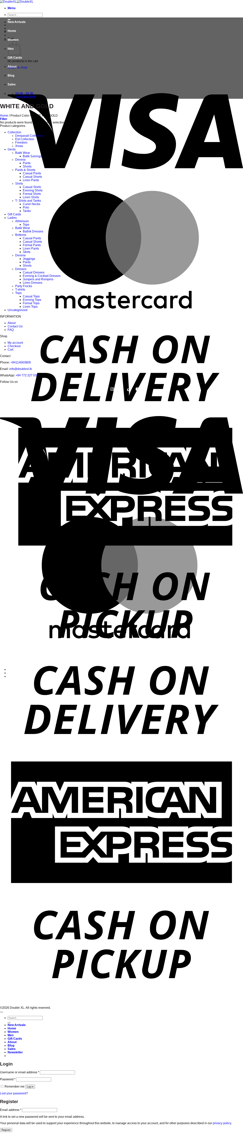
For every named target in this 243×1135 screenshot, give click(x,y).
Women (13, 39)
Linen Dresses (32, 282)
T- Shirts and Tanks (28, 200)
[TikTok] (129, 389)
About (12, 66)
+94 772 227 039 (27, 375)
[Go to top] (1, 1012)
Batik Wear (22, 152)
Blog (11, 75)
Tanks (27, 210)
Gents (12, 149)
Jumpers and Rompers (38, 279)
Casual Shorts (32, 176)
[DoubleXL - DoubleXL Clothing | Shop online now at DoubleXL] (16, 1)
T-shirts (20, 289)
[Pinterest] (120, 389)
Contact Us (15, 326)
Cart (10, 349)
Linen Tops (30, 306)
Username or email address (19, 1072)
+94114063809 (20, 362)
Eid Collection (24, 139)
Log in (30, 1086)
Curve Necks (31, 204)
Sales (12, 84)
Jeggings (29, 258)
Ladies (12, 217)
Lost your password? (14, 1093)
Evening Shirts (33, 190)
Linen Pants (31, 180)
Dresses (20, 269)
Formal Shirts (32, 193)
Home (12, 30)
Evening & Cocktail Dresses (42, 275)
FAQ (11, 329)
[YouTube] (138, 389)
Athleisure (22, 221)
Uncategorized (17, 310)
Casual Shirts (32, 187)
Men (11, 1035)
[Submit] (9, 1022)
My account (15, 342)
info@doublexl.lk (20, 368)
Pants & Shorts (25, 169)
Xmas (19, 146)
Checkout (14, 346)
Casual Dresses (33, 272)
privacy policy (222, 1123)
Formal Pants (32, 245)
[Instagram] (112, 389)
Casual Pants (32, 173)
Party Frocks (23, 286)
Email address (10, 1109)
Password (7, 1079)
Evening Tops (32, 299)
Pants (27, 163)
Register (6, 1130)
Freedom (21, 142)
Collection (14, 132)
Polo (26, 207)
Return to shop (17, 67)
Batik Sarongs (32, 156)
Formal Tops (31, 303)
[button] (12, 8)
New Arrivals (17, 22)
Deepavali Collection (29, 135)
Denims (20, 159)
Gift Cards (15, 57)
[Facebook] (104, 389)
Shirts (19, 183)
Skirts (26, 252)
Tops (26, 224)
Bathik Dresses (33, 231)
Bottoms (20, 234)
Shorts (27, 166)
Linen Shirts (31, 197)
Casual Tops (31, 296)
